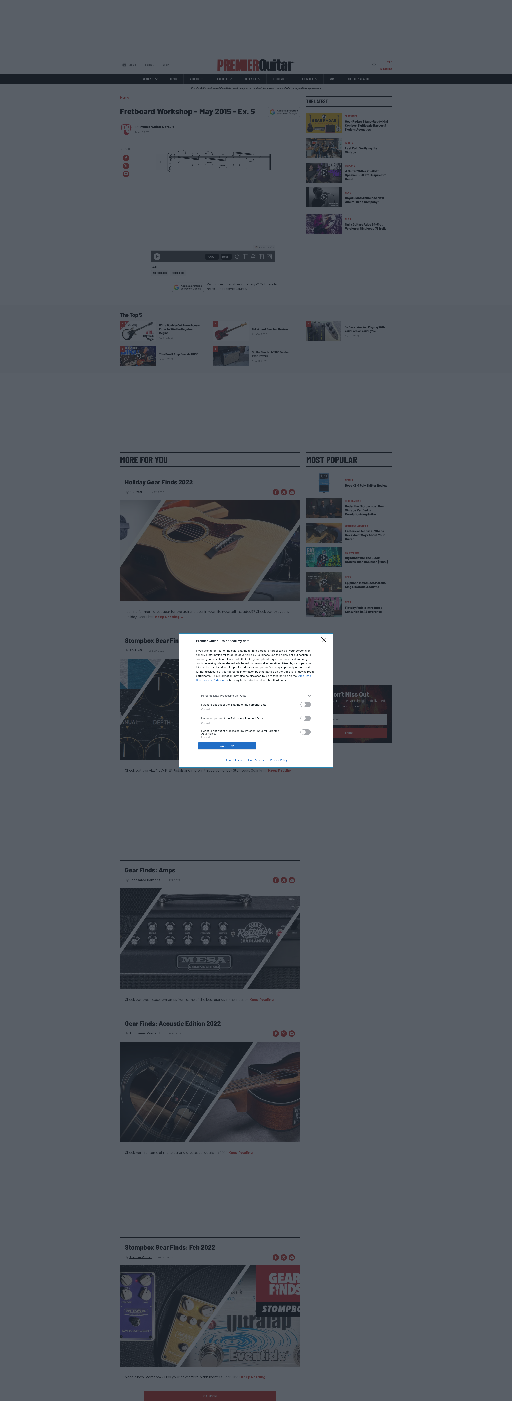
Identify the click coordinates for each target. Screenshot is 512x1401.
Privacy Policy (278, 760)
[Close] (325, 641)
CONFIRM (227, 745)
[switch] (305, 704)
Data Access (256, 760)
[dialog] (256, 700)
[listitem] (256, 695)
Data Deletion (233, 760)
